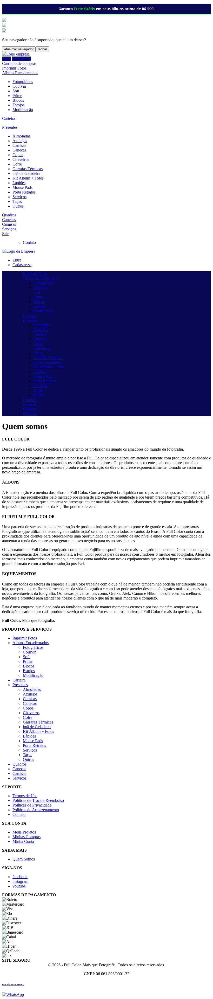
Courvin (19, 86)
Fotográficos (22, 81)
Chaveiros (20, 159)
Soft (15, 91)
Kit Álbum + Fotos (28, 178)
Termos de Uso (24, 796)
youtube (19, 886)
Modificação (22, 109)
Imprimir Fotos (14, 68)
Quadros (9, 215)
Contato (29, 242)
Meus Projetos (24, 832)
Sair (5, 233)
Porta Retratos (24, 192)
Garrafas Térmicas (27, 169)
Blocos (18, 100)
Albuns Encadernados (20, 73)
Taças (17, 201)
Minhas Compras (26, 837)
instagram (20, 881)
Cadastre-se (21, 59)
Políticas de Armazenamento (35, 810)
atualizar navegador (19, 49)
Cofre (17, 164)
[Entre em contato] (13, 994)
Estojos (18, 105)
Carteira (8, 118)
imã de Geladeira (26, 173)
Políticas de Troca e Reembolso (38, 800)
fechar (42, 49)
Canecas (19, 150)
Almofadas (21, 136)
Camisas (19, 145)
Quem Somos (23, 859)
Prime (17, 95)
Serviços (19, 197)
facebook (20, 876)
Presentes (9, 127)
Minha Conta (23, 841)
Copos (17, 155)
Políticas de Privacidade (31, 805)
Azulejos (19, 141)
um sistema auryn (13, 984)
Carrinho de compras (19, 63)
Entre (6, 59)
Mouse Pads (22, 187)
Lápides (18, 183)
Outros (18, 206)
